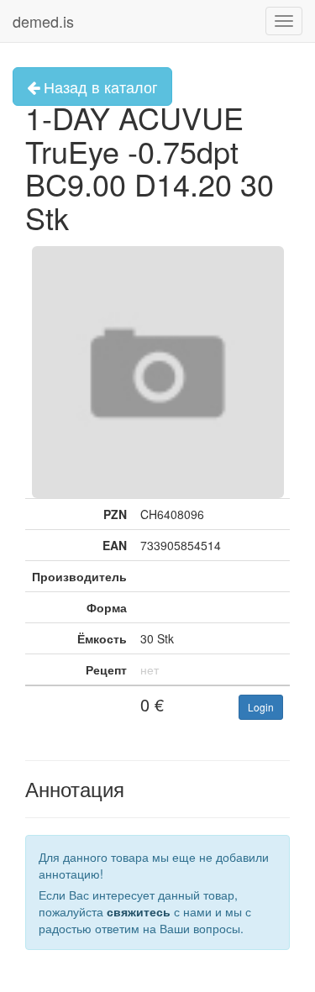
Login (261, 707)
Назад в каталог (98, 86)
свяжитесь (139, 911)
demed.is (43, 21)
